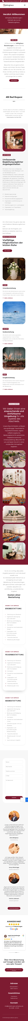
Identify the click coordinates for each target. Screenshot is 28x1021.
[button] (24, 5)
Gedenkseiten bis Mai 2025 (14, 117)
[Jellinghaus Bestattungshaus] (8, 5)
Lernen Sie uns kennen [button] (14, 908)
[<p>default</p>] (14, 459)
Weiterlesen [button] (7, 948)
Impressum (14, 996)
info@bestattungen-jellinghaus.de (12, 1)
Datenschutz (14, 998)
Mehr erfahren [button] (14, 80)
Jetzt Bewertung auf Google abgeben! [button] (14, 970)
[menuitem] (11, 1)
